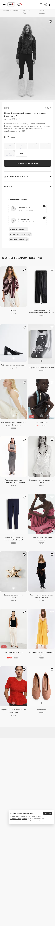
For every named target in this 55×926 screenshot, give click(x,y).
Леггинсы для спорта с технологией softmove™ (13, 539)
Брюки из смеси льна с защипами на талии (14, 653)
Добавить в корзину (27, 163)
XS (10, 147)
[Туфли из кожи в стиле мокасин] (13, 343)
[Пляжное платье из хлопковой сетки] (41, 456)
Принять (48, 813)
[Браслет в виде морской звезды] (13, 571)
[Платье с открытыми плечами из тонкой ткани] (41, 571)
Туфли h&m (41, 710)
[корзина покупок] (50, 4)
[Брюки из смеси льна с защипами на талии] (13, 629)
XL (10, 154)
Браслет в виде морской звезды (13, 596)
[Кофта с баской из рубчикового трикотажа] (13, 686)
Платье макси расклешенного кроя (41, 653)
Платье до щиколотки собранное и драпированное (13, 481)
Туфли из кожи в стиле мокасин (13, 365)
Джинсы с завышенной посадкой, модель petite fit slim (41, 311)
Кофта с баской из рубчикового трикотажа (13, 711)
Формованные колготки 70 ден (41, 368)
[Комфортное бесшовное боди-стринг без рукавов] (13, 399)
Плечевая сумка (41, 423)
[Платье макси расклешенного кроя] (41, 629)
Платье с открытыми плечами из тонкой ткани (41, 596)
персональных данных (18, 819)
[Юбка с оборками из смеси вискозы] (41, 514)
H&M (6, 108)
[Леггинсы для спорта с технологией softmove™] (13, 514)
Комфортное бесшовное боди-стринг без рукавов (13, 424)
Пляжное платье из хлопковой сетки (41, 481)
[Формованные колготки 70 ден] (41, 344)
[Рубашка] (13, 286)
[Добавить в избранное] (24, 270)
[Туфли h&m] (41, 686)
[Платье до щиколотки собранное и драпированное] (13, 456)
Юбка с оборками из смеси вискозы (41, 539)
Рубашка (13, 310)
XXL (21, 153)
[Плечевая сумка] (41, 399)
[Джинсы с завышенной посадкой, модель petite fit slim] (41, 286)
